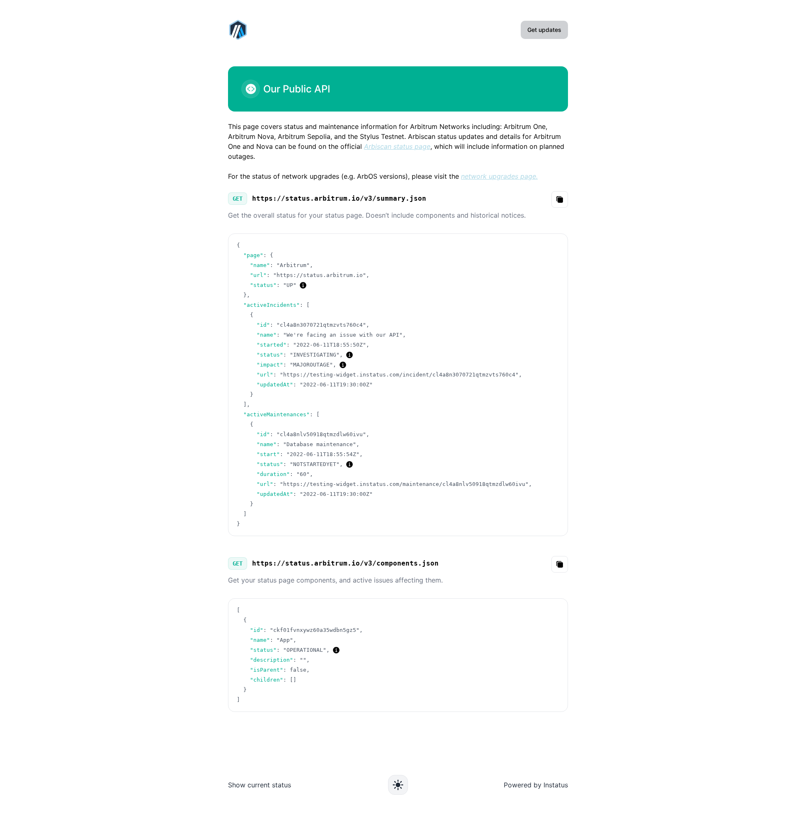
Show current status (259, 785)
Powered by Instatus (536, 785)
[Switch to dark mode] (398, 785)
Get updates (544, 29)
